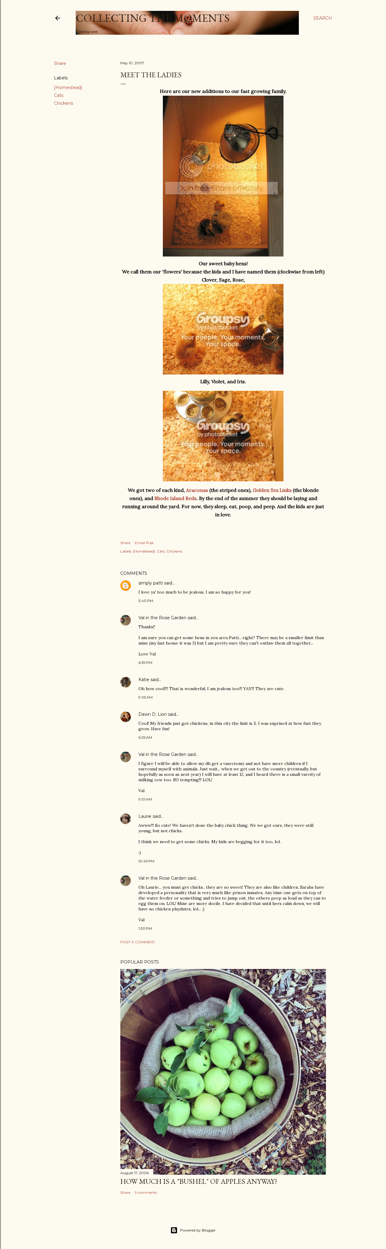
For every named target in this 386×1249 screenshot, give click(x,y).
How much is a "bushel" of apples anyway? (198, 1181)
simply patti (150, 583)
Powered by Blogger (198, 1230)
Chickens (63, 103)
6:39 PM (145, 662)
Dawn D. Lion (152, 714)
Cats (58, 95)
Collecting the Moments (152, 18)
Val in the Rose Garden (162, 617)
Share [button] (60, 63)
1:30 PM (145, 928)
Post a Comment (137, 942)
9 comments (146, 1192)
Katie (143, 679)
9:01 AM (145, 799)
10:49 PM (146, 861)
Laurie (144, 816)
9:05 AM (145, 697)
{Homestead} (68, 87)
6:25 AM (145, 737)
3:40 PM (145, 600)
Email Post (144, 542)
